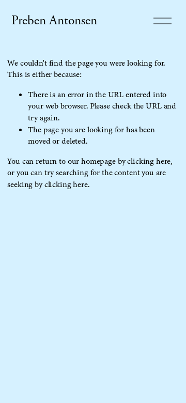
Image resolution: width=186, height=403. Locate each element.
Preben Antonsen (54, 20)
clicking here (149, 161)
